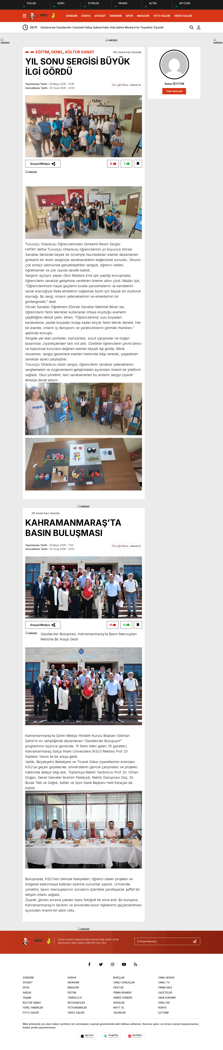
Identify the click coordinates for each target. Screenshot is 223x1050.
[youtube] (124, 964)
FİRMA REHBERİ (122, 992)
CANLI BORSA (166, 977)
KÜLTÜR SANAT (79, 52)
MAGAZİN (143, 15)
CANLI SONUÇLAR (124, 982)
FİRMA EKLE (165, 987)
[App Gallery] (135, 1036)
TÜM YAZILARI (174, 91)
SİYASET (100, 15)
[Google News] (126, 84)
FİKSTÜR (118, 987)
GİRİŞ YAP (164, 1002)
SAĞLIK (27, 992)
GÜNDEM (71, 15)
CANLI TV (164, 982)
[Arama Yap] (189, 27)
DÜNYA (85, 15)
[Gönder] (196, 941)
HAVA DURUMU (167, 997)
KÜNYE (162, 1007)
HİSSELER (119, 1002)
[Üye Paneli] (196, 27)
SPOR (129, 15)
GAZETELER (165, 992)
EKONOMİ (116, 15)
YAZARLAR (119, 1012)
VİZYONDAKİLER (77, 1007)
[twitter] (101, 964)
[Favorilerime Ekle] (138, 164)
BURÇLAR (118, 977)
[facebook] (89, 964)
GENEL (57, 52)
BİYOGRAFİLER (76, 1002)
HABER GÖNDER (122, 997)
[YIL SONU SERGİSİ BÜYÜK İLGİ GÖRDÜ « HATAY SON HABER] (42, 15)
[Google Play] (111, 1036)
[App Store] (88, 1036)
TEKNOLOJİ (75, 997)
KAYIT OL (118, 1007)
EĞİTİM (42, 52)
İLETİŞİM (163, 1012)
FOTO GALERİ (161, 15)
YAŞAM (27, 997)
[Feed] (135, 964)
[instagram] (112, 964)
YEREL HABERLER (33, 1007)
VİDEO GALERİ (183, 15)
